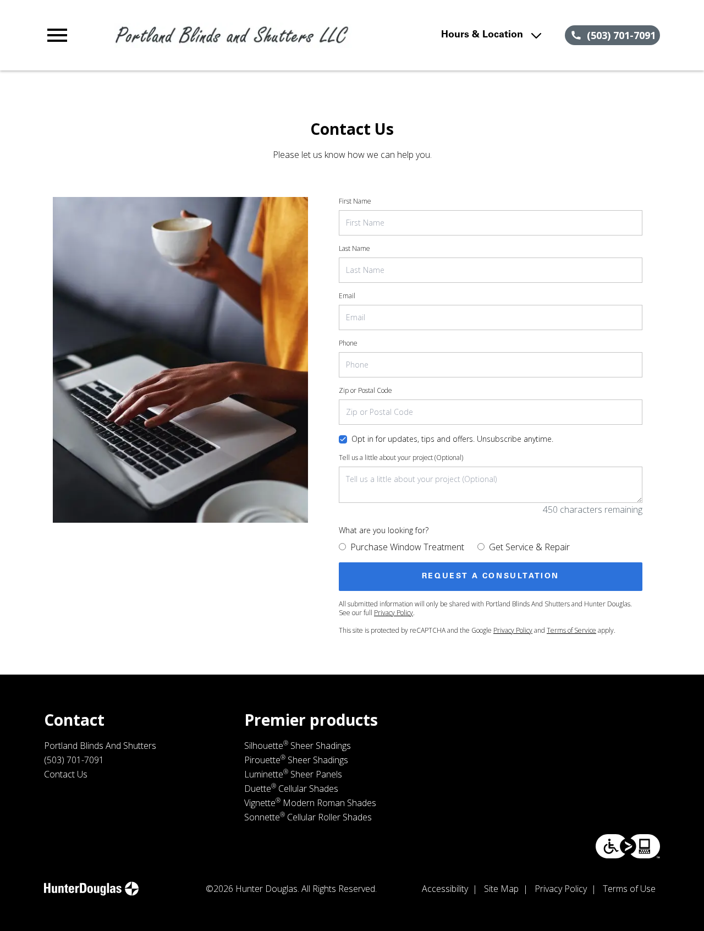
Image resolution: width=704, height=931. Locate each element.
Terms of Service (571, 630)
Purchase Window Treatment (407, 547)
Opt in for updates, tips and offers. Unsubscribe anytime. (452, 439)
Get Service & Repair (529, 547)
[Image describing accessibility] (628, 846)
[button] (57, 35)
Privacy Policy (393, 612)
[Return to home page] (233, 35)
